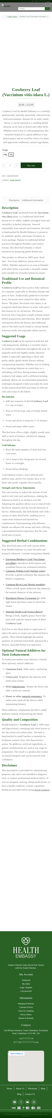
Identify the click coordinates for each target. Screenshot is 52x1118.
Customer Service (26, 1007)
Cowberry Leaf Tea (26, 184)
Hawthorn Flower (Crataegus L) (22, 598)
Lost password (26, 991)
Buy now (31, 166)
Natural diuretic (19, 191)
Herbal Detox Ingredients (30, 187)
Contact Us (30, 1094)
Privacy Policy (26, 1015)
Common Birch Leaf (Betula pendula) (25, 584)
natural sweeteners (32, 696)
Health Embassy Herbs (10, 187)
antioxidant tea (12, 184)
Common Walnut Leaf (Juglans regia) (25, 571)
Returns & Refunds (26, 1018)
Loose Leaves (12, 16)
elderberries (18, 686)
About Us (20, 1088)
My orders (26, 984)
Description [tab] (14, 200)
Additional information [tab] (32, 200)
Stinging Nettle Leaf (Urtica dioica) (24, 611)
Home (9, 1088)
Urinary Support (33, 191)
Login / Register (26, 987)
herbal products (42, 789)
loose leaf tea (7, 191)
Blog (19, 1094)
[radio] (5, 154)
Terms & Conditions (26, 1011)
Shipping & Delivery (26, 1004)
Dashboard (26, 980)
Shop (43, 1088)
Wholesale (32, 1088)
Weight (5, 150)
